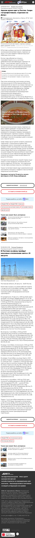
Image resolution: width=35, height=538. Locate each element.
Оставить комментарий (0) (17, 191)
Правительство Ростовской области (18, 47)
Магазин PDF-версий (8, 479)
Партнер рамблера (15, 530)
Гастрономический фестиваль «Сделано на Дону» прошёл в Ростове (19, 217)
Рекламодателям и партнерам (20, 483)
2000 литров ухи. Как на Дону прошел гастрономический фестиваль (17, 223)
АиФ (17, 280)
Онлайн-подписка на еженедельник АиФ (16, 481)
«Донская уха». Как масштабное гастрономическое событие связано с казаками (20, 233)
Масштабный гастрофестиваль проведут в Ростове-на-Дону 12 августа (16, 114)
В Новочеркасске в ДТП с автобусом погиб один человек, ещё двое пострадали (20, 448)
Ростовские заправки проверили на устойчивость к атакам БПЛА (17, 464)
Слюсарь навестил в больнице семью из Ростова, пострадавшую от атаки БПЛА (18, 454)
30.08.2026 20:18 (5, 247)
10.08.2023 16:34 (5, 6)
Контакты (4, 483)
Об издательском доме (9, 476)
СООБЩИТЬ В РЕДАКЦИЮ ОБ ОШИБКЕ (13, 486)
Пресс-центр (23, 476)
